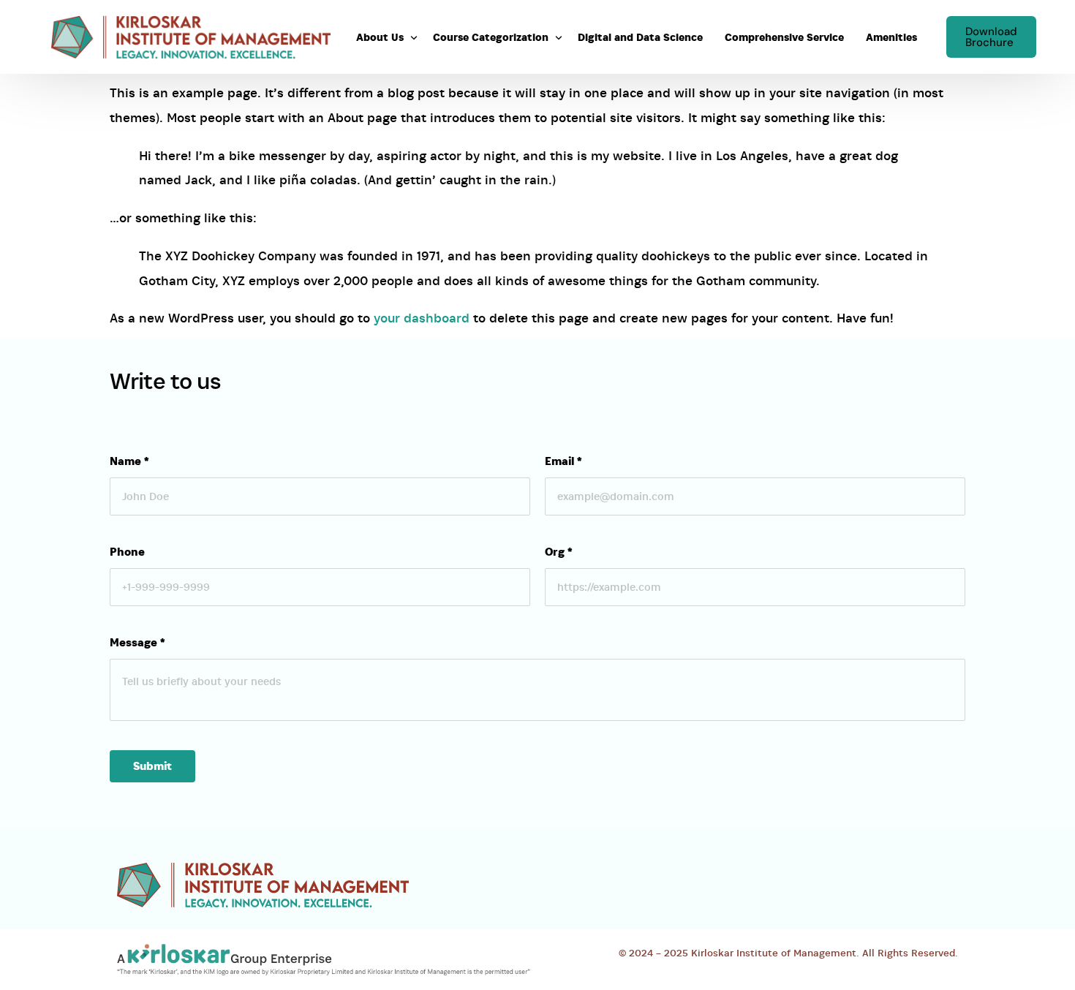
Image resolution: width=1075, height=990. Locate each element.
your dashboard (421, 318)
